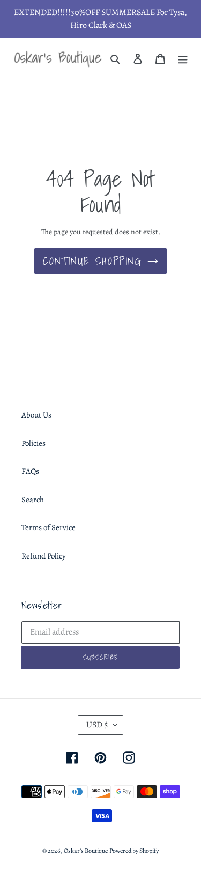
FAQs (30, 471)
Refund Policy (43, 555)
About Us (36, 415)
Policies (33, 443)
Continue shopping (92, 261)
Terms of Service (48, 527)
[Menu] (183, 58)
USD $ (97, 725)
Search (32, 499)
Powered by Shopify (134, 850)
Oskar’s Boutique (86, 850)
